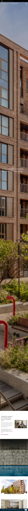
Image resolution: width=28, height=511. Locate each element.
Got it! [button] (26, 509)
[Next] (25, 494)
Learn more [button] (22, 509)
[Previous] (3, 494)
